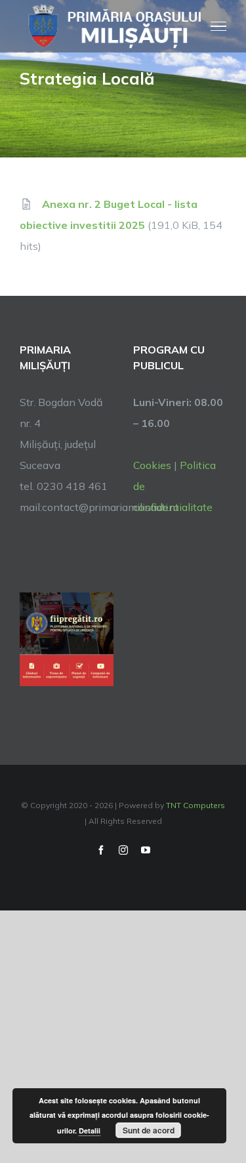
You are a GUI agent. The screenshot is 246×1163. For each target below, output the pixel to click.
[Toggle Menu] (218, 26)
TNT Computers (195, 805)
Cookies (152, 465)
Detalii (89, 1130)
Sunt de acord (148, 1130)
